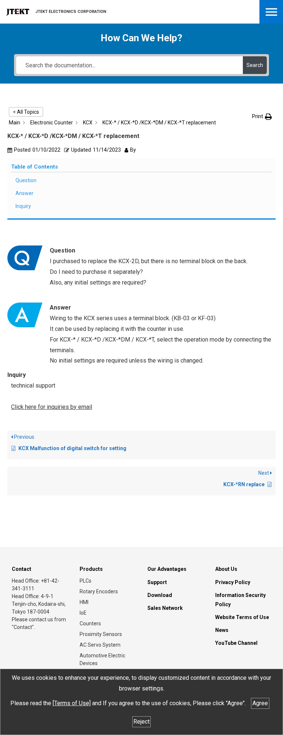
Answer (24, 193)
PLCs (85, 581)
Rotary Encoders (99, 591)
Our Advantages (166, 569)
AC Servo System (100, 645)
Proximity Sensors (101, 634)
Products (91, 569)
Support (157, 582)
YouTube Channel (236, 643)
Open (271, 12)
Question (25, 180)
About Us (226, 569)
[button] (262, 116)
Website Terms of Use (242, 617)
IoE (83, 613)
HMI (84, 602)
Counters (90, 623)
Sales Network (165, 608)
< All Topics (26, 112)
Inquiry (23, 206)
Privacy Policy (232, 582)
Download (159, 595)
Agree (260, 703)
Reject (141, 721)
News (221, 630)
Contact (21, 569)
